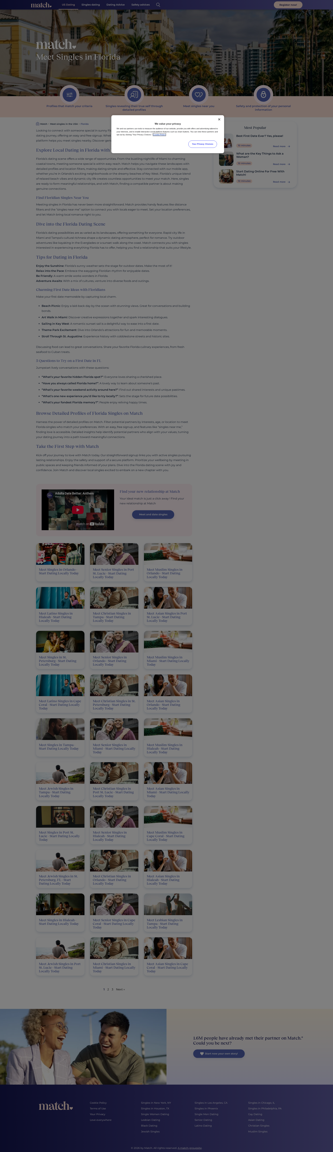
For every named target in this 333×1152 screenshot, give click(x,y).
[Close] (219, 119)
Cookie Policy (159, 135)
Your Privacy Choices (202, 144)
